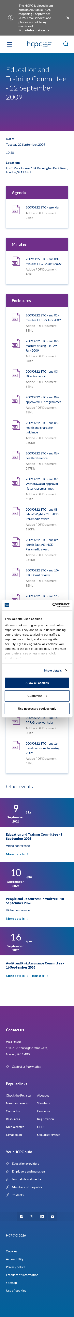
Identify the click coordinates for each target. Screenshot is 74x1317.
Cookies (11, 1251)
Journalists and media (26, 1179)
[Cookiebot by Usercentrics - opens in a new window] (52, 605)
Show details (53, 670)
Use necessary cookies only (37, 708)
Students (18, 1195)
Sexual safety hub (49, 1134)
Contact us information (27, 1066)
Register (38, 975)
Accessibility (14, 1259)
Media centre (15, 1127)
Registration (45, 1119)
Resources (13, 1119)
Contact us (13, 1111)
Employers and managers (29, 1171)
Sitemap (11, 1282)
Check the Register (19, 1095)
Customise (34, 695)
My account (14, 1134)
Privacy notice (15, 1267)
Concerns (43, 1111)
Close (68, 18)
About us (43, 1095)
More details (15, 854)
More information (32, 30)
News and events (17, 1103)
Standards (44, 1103)
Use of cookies (16, 1290)
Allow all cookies (37, 683)
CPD (40, 1127)
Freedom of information (22, 1275)
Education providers (25, 1163)
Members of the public (27, 1187)
